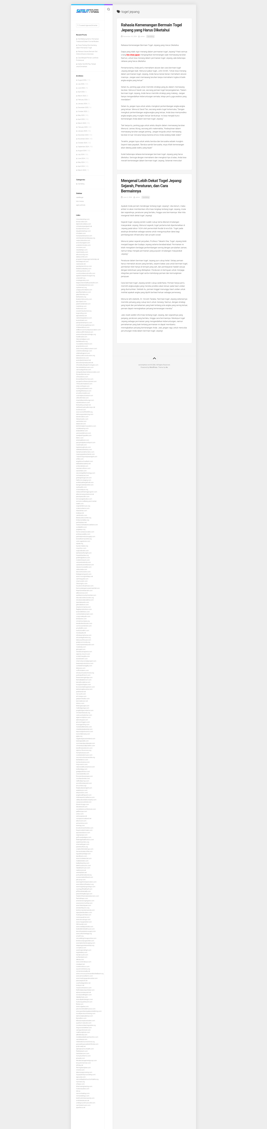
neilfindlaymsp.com (82, 781)
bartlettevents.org (82, 341)
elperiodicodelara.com (83, 224)
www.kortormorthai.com (84, 903)
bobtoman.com (81, 308)
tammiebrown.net (82, 701)
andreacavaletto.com (83, 534)
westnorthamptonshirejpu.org (86, 334)
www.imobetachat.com (84, 858)
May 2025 (81, 115)
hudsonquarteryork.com (84, 1002)
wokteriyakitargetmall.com (85, 482)
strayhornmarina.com (83, 607)
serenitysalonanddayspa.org (85, 238)
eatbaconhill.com (82, 257)
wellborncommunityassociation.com (88, 330)
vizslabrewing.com (82, 428)
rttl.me (78, 1091)
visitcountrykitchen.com (84, 715)
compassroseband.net (83, 818)
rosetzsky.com (81, 647)
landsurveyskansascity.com (85, 910)
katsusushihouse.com (83, 640)
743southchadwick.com (84, 384)
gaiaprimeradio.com (83, 698)
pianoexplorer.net (81, 980)
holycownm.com (82, 764)
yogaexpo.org (80, 529)
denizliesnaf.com (81, 807)
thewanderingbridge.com (84, 677)
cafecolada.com (81, 569)
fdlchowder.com (81, 924)
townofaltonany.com (83, 734)
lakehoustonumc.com (83, 865)
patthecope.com (81, 811)
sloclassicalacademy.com (85, 600)
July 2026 (81, 84)
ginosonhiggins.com (83, 722)
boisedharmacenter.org (84, 539)
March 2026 (82, 96)
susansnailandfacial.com (84, 877)
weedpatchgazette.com (83, 435)
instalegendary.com (82, 280)
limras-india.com (81, 221)
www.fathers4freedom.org (85, 884)
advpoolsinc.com (82, 792)
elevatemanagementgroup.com (86, 1060)
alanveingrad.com (82, 720)
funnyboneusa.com (82, 753)
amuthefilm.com (81, 628)
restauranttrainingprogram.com (86, 492)
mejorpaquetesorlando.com (85, 454)
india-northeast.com (82, 386)
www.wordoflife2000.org (84, 412)
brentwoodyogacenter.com (85, 941)
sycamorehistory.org (83, 969)
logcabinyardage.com (83, 854)
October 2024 (82, 143)
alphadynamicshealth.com (85, 1049)
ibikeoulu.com (80, 668)
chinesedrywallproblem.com (85, 745)
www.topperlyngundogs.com (85, 886)
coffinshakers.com (82, 670)
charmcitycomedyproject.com (86, 661)
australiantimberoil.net (83, 360)
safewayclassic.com (83, 271)
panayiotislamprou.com (84, 322)
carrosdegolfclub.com (83, 369)
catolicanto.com (81, 515)
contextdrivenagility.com (84, 666)
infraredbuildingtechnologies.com (87, 365)
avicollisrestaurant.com (84, 783)
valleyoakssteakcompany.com (86, 800)
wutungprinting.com (82, 724)
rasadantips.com (82, 250)
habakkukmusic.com (83, 868)
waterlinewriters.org (82, 842)
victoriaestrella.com (82, 774)
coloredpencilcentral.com (84, 395)
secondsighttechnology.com (85, 473)
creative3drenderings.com (84, 849)
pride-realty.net (81, 1046)
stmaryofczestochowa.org (85, 673)
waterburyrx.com (81, 790)
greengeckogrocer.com (84, 478)
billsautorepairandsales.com (85, 1020)
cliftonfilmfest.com (82, 398)
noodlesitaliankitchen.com (85, 285)
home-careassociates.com (85, 532)
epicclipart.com (81, 301)
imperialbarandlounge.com (85, 400)
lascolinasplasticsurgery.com (86, 931)
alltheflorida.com (81, 1035)
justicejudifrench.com (83, 675)
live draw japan (133, 55)
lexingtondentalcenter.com (84, 485)
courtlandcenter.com (83, 778)
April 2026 (81, 92)
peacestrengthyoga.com (84, 894)
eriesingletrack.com (82, 440)
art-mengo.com (81, 696)
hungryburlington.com (83, 684)
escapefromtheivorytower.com (86, 381)
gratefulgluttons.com (83, 557)
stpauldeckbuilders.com (84, 912)
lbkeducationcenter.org (83, 518)
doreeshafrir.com (82, 659)
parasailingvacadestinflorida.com (87, 1044)
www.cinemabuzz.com (83, 962)
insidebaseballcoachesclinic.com (87, 1037)
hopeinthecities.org (82, 555)
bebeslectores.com (82, 358)
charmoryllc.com (82, 581)
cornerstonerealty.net (83, 971)
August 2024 (82, 150)
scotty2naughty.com (83, 656)
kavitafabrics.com (82, 760)
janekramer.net (81, 691)
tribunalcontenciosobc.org (85, 597)
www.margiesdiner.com (84, 922)
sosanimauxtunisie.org (83, 311)
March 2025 (82, 123)
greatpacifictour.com (83, 771)
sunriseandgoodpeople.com (85, 743)
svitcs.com (80, 814)
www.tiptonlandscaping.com (85, 943)
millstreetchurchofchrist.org (85, 1042)
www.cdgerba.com (82, 1006)
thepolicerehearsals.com (84, 590)
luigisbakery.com (81, 952)
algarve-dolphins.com (83, 717)
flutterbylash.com (82, 1051)
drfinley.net (79, 1065)
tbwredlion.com (81, 1018)
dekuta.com (80, 959)
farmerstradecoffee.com (84, 851)
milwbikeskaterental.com (84, 729)
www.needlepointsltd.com (84, 926)
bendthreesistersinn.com (84, 748)
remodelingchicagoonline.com (86, 938)
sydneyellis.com (81, 487)
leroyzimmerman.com (83, 1063)
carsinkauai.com (81, 1039)
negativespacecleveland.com (85, 738)
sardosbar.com (81, 421)
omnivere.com (81, 247)
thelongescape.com (82, 706)
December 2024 (83, 135)
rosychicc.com (81, 548)
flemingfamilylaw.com (83, 1067)
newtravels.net (81, 264)
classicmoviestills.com (83, 567)
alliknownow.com (82, 593)
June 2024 (81, 158)
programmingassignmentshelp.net (87, 259)
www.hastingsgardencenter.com (87, 978)
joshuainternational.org (83, 875)
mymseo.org (80, 1082)
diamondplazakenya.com (84, 1016)
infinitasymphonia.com (83, 635)
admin (142, 36)
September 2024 (83, 146)
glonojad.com (80, 649)
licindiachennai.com (82, 228)
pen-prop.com (81, 879)
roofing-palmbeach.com (84, 388)
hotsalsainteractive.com (84, 236)
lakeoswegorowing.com (84, 1072)
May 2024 (81, 162)
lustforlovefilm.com (82, 630)
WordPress (153, 367)
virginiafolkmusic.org (83, 506)
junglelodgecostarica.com (84, 710)
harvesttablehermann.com (85, 367)
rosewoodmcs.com (82, 966)
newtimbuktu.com (82, 252)
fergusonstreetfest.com (84, 1027)
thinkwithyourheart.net (83, 405)
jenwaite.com (80, 1058)
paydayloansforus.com (84, 266)
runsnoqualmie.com (83, 917)
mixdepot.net (80, 964)
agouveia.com (81, 1077)
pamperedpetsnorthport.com (85, 442)
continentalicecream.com (84, 614)
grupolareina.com (82, 346)
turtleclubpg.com (81, 769)
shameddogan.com (82, 844)
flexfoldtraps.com (82, 898)
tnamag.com (80, 825)
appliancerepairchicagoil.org (85, 275)
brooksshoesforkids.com (84, 828)
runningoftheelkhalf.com (84, 889)
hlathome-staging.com (83, 480)
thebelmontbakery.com (83, 268)
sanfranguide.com (82, 579)
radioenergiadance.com (84, 318)
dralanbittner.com (82, 431)
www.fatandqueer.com (83, 905)
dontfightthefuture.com (83, 391)
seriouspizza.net (81, 816)
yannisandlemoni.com (83, 433)
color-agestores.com (83, 541)
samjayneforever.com (83, 1030)
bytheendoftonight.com (84, 553)
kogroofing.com (81, 313)
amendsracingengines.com (85, 901)
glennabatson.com (82, 604)
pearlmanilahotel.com (83, 304)
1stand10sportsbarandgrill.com (86, 456)
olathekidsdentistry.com (84, 449)
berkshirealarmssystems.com (86, 426)
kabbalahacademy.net (83, 463)
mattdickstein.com (82, 861)
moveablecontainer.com (84, 344)
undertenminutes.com (83, 245)
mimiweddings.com (82, 1096)
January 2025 (82, 131)
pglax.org (79, 736)
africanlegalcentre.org (83, 637)
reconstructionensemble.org (85, 757)
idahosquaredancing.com (84, 414)
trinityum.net (80, 985)
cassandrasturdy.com (83, 562)
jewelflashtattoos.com (83, 292)
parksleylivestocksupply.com (85, 536)
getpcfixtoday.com (82, 294)
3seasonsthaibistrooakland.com (87, 525)
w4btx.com (80, 459)
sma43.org (79, 936)
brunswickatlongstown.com (85, 687)
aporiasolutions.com (83, 832)
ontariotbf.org (80, 278)
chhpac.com (80, 1084)
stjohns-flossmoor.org (83, 750)
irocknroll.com (81, 409)
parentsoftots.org (82, 847)
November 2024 (83, 139)
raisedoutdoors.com (83, 402)
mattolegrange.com (82, 708)
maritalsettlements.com (84, 727)
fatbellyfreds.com (82, 997)
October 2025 (82, 111)
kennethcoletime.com (83, 682)
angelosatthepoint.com (83, 795)
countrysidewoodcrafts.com (85, 273)
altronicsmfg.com (82, 254)
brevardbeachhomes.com (84, 379)
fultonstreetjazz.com (83, 339)
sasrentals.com (81, 471)
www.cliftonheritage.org (84, 933)
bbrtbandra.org (81, 297)
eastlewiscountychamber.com (86, 595)
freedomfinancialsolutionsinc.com (87, 896)
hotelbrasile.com (81, 337)
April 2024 (81, 166)
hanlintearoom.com (82, 1053)
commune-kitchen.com (84, 626)
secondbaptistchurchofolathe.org (87, 1079)
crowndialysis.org (82, 489)
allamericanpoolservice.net (85, 494)
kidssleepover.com (82, 261)
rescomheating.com (83, 1093)
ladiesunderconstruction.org (85, 355)
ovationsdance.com (82, 508)
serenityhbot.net (81, 872)
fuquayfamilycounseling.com (86, 1074)
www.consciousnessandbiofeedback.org (89, 973)
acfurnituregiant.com (83, 243)
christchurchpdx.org (83, 621)
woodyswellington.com (84, 995)
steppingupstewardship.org (85, 945)
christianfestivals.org (83, 713)
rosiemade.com (81, 445)
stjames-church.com (83, 654)
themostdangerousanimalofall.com (88, 588)
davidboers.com (81, 856)
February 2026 (83, 99)
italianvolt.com (81, 424)
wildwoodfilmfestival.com (84, 332)
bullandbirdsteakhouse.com (85, 929)
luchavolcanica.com (83, 762)
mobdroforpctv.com (83, 560)
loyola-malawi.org (82, 546)
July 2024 (81, 154)
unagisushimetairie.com (84, 290)
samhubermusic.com (83, 1105)
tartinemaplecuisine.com (84, 689)
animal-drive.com (82, 823)
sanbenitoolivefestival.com (85, 565)
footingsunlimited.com (83, 915)
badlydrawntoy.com (82, 863)
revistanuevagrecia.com (84, 651)
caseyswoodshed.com (83, 802)
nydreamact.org (81, 287)
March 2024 (82, 170)
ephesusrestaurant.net (83, 992)
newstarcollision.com (83, 468)
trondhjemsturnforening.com (85, 1013)
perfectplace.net (81, 522)
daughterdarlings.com (83, 231)
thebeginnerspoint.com (83, 574)
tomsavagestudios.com (84, 499)
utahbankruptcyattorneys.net (85, 407)
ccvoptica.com (81, 948)
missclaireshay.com (83, 219)
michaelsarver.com (82, 475)
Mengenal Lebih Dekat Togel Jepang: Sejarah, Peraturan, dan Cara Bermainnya (151, 185)
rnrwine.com (80, 1070)
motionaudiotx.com (82, 1089)
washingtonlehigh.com (83, 950)
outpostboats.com (82, 550)
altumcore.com (81, 821)
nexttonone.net (81, 870)
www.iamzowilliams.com (84, 976)
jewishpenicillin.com (82, 496)
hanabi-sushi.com (82, 955)
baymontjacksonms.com (84, 731)
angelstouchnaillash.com (84, 461)
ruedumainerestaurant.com (85, 644)
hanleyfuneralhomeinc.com (85, 452)
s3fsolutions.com (82, 377)
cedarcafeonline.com (83, 240)
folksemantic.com (82, 419)
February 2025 (83, 127)
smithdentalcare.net (82, 1100)
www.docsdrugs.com (83, 919)
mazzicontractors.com (83, 988)
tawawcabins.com (82, 416)
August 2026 (82, 80)
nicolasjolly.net (81, 633)
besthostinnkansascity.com (85, 1098)
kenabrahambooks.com (84, 623)
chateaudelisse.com (82, 327)
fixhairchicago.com (82, 804)
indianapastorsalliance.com (85, 797)
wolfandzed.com (81, 957)
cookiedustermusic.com (84, 755)
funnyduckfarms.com (83, 1056)
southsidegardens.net (83, 983)
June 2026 (81, 88)
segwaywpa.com (82, 835)
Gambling (81, 184)
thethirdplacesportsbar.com (85, 990)
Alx (167, 367)
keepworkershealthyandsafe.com (87, 283)
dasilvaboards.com (82, 602)
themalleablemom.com (83, 680)
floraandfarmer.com (83, 374)
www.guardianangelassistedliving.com (89, 1011)
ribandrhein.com (81, 510)
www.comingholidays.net (84, 576)
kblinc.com (79, 438)
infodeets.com (81, 233)
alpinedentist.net (81, 315)
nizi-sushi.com (81, 694)
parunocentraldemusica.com (85, 1009)
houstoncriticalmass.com (84, 586)
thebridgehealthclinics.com (85, 839)
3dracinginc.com (81, 583)
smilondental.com (82, 466)
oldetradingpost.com (83, 353)
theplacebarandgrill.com (84, 788)
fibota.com (79, 1004)
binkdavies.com (81, 619)
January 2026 (82, 103)
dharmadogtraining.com (84, 1086)
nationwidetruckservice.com (85, 767)
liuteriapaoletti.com (82, 741)
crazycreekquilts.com (83, 616)
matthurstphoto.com (83, 1032)
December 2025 (83, 107)
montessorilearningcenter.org (86, 1025)
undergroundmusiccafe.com (85, 1103)
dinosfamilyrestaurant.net (84, 362)
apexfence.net (80, 1107)
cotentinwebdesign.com (84, 351)
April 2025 (81, 119)
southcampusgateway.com (85, 325)
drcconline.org (81, 785)
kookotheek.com (81, 320)
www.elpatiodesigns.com (84, 999)
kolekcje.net (80, 513)
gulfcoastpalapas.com (83, 837)
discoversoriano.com (83, 572)
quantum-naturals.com (83, 1023)
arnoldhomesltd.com (83, 393)
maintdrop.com (81, 306)
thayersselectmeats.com (84, 830)
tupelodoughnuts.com (83, 447)
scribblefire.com (81, 527)
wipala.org (79, 543)
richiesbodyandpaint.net (84, 226)
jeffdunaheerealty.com (83, 891)
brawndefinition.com (83, 612)
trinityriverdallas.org (82, 520)
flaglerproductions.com (84, 609)
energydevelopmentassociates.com (88, 372)
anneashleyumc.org (82, 908)
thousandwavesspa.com (84, 776)
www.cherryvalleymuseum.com (86, 348)
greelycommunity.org (83, 642)
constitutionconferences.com (86, 809)
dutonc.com (80, 703)
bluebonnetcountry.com (84, 299)
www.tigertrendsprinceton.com (86, 882)
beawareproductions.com (84, 663)
